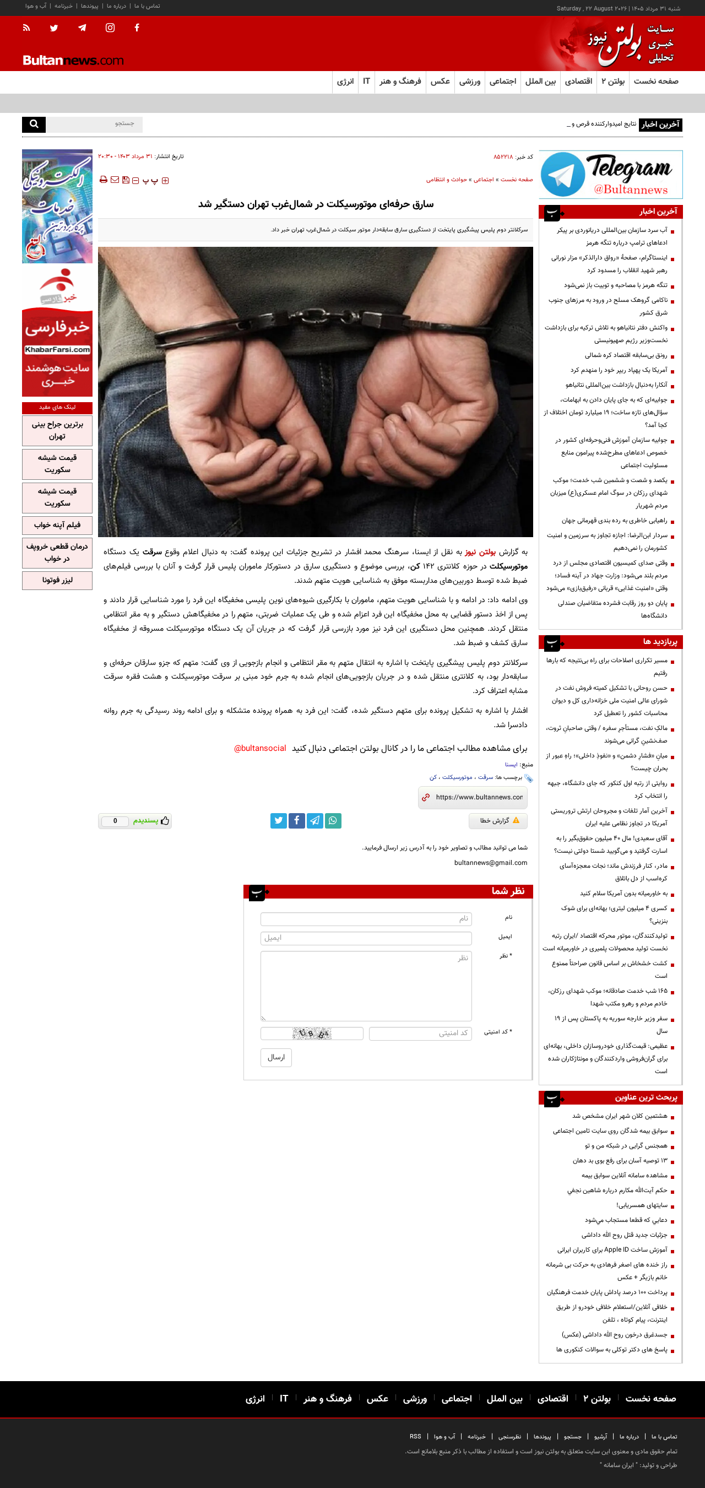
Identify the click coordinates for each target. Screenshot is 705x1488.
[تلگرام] (611, 174)
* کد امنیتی (498, 1032)
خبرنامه (64, 6)
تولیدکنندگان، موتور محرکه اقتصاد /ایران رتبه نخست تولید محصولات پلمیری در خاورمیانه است (605, 942)
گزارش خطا (494, 821)
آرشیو (600, 1437)
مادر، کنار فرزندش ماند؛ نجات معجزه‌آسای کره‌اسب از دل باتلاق (614, 872)
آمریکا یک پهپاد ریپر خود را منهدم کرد (619, 370)
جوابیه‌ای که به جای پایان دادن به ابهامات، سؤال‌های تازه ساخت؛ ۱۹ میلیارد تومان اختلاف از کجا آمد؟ (606, 412)
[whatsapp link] (333, 821)
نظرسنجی (509, 1437)
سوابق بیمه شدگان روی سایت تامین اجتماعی (610, 1131)
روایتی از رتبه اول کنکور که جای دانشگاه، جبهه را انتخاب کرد (607, 789)
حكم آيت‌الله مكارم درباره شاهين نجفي (617, 1190)
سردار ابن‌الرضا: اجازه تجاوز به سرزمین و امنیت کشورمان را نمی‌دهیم (607, 542)
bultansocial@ (260, 749)
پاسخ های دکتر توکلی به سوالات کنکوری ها (612, 1350)
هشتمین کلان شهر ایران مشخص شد (620, 1116)
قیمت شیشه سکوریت (57, 464)
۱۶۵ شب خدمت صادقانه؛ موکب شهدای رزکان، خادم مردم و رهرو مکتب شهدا (608, 997)
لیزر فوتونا (57, 581)
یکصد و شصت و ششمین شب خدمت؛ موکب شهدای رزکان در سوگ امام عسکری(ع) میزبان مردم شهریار (609, 493)
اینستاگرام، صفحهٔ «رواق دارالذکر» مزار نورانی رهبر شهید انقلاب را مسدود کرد (609, 264)
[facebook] (137, 28)
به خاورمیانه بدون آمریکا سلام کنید (624, 894)
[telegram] (82, 28)
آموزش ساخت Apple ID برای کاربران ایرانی (612, 1250)
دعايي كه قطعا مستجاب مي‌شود (626, 1220)
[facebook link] (297, 821)
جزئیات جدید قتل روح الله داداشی (625, 1235)
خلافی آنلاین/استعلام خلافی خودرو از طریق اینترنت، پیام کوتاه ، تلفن (612, 1313)
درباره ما (116, 6)
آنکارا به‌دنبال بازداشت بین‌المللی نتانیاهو (617, 385)
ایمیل (505, 937)
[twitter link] (278, 821)
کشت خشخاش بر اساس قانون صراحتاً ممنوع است (610, 970)
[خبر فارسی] (57, 331)
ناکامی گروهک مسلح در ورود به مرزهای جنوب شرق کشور (608, 306)
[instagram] (110, 29)
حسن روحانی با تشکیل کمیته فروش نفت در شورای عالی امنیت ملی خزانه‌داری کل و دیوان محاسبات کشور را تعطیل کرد (610, 700)
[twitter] (54, 29)
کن (433, 777)
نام (508, 917)
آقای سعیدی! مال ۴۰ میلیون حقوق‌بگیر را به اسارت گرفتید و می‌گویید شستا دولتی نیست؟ (611, 845)
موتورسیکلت (457, 777)
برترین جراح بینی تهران (57, 431)
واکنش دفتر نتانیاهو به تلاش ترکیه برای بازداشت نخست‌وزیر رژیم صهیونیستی (606, 334)
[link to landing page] (628, 44)
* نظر (506, 956)
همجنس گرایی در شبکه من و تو (626, 1146)
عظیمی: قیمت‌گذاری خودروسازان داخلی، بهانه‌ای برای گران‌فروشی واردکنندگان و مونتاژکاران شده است (606, 1058)
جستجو (573, 1437)
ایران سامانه (619, 1465)
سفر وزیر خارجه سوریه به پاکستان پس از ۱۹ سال (611, 1025)
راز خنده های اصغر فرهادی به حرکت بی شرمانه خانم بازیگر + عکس (607, 1271)
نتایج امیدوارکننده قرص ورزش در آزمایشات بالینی (572, 124)
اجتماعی (484, 180)
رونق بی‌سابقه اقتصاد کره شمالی (626, 355)
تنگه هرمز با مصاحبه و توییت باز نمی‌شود (616, 285)
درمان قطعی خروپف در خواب (57, 553)
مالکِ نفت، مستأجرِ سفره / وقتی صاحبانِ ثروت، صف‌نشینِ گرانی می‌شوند (607, 734)
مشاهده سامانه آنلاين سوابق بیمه (625, 1176)
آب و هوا (35, 6)
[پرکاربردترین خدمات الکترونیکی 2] (57, 206)
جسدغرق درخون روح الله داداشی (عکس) (615, 1335)
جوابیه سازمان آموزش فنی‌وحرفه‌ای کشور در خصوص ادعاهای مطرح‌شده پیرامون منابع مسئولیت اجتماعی (611, 452)
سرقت (485, 777)
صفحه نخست (656, 81)
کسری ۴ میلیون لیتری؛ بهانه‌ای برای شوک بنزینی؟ (614, 914)
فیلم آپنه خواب (57, 526)
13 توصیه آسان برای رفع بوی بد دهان (620, 1161)
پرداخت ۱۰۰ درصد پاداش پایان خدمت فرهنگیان (607, 1292)
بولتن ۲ (613, 81)
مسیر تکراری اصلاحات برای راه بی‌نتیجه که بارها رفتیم (607, 667)
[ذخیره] (125, 179)
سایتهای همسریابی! (642, 1205)
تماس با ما (147, 6)
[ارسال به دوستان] (114, 179)
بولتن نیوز (480, 552)
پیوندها (90, 6)
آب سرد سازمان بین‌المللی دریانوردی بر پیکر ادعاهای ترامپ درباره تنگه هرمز (612, 236)
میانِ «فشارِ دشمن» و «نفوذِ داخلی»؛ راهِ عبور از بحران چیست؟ (607, 762)
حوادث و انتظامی (446, 180)
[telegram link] (315, 821)
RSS (415, 1437)
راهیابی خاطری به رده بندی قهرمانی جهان (615, 521)
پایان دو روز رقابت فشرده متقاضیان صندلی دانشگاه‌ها (613, 609)
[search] (34, 125)
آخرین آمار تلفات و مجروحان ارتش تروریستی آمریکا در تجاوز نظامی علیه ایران (609, 817)
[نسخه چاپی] (102, 179)
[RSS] (30, 28)
